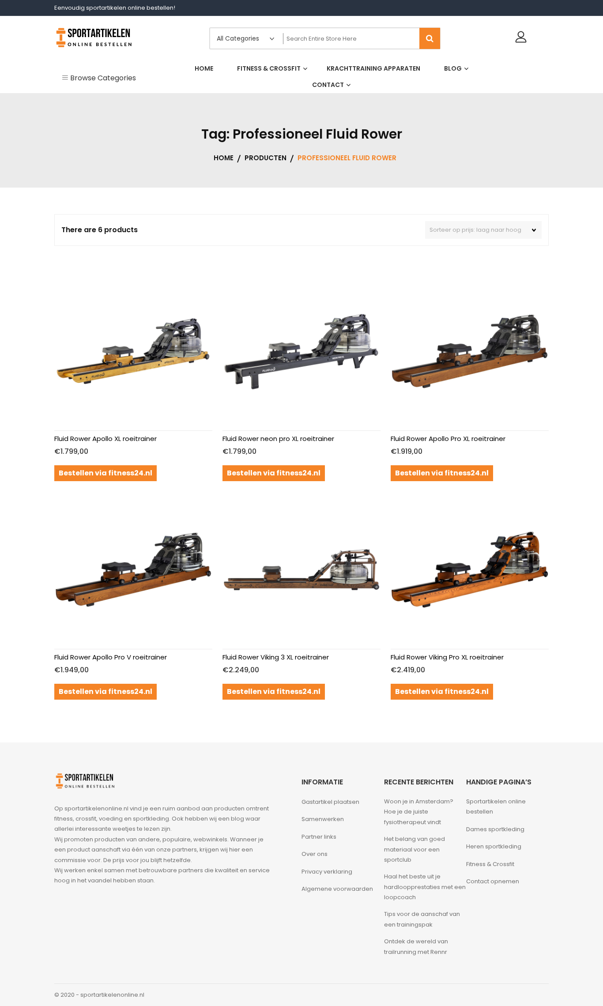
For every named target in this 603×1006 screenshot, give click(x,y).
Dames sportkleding (495, 829)
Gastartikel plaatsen (330, 802)
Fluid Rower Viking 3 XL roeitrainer (275, 657)
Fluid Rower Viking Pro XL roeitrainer (447, 657)
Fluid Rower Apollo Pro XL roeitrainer (448, 438)
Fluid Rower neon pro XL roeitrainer (278, 438)
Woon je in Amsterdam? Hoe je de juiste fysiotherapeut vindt (418, 811)
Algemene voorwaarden (337, 889)
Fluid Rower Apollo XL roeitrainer (105, 438)
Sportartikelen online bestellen (496, 806)
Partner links (319, 837)
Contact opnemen (492, 881)
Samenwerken (323, 819)
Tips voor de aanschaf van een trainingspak (422, 919)
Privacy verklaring (327, 871)
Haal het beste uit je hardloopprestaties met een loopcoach (425, 886)
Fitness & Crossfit (490, 864)
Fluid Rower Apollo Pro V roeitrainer (110, 657)
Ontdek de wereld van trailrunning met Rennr (416, 946)
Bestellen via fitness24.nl (105, 473)
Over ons (315, 854)
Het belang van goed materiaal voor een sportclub (414, 849)
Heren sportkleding (493, 846)
